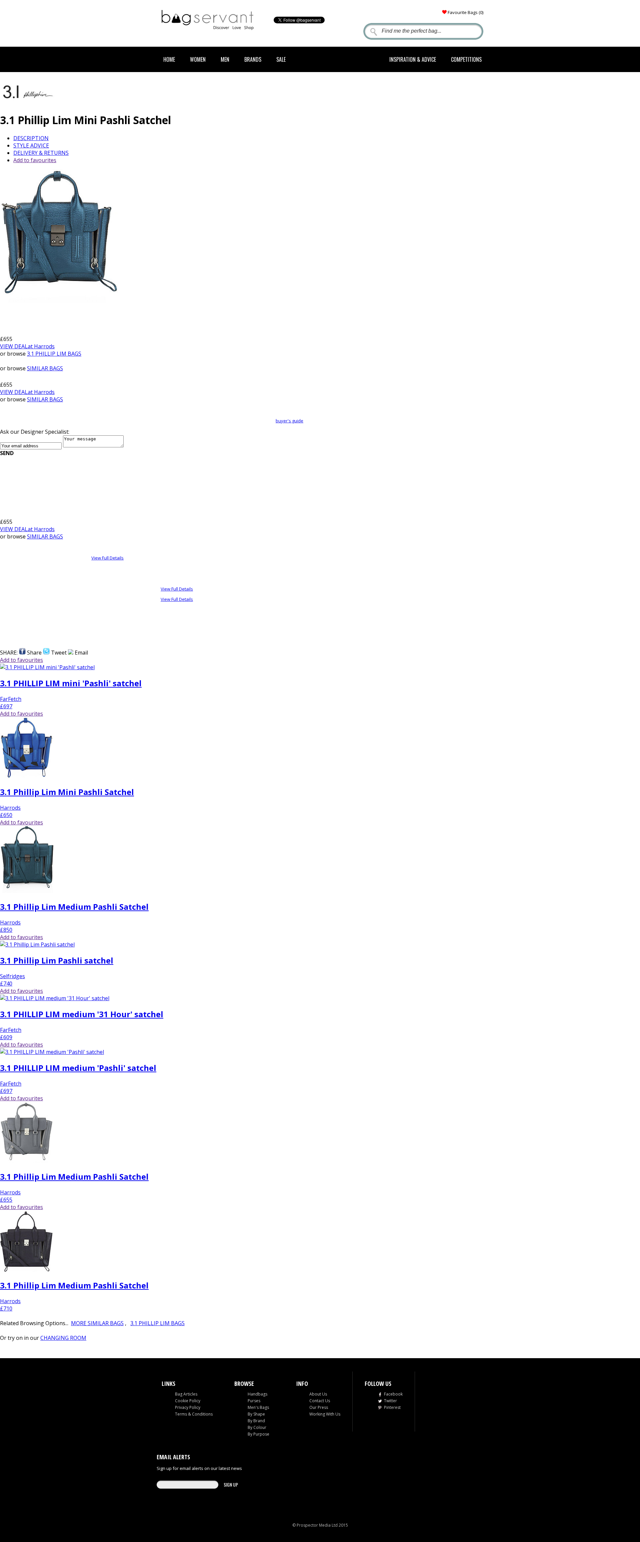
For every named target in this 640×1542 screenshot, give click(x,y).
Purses (254, 1401)
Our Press (318, 1407)
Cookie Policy (187, 1401)
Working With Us (324, 1414)
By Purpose (258, 1434)
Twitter (390, 1401)
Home (169, 59)
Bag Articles (186, 1394)
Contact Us (319, 1401)
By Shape (256, 1414)
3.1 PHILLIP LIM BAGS (54, 353)
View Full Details (107, 558)
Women (198, 59)
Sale (281, 59)
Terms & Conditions (194, 1414)
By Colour (257, 1427)
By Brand (256, 1421)
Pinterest (392, 1407)
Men (225, 59)
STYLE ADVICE (31, 145)
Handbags (257, 1394)
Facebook (393, 1394)
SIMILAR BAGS (45, 368)
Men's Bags (258, 1407)
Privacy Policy (187, 1407)
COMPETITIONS (466, 59)
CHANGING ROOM (63, 1337)
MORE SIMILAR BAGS (97, 1323)
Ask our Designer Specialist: (34, 431)
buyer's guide (289, 421)
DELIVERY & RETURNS (41, 152)
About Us (318, 1394)
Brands (252, 59)
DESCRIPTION (31, 138)
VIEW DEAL (27, 346)
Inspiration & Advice (412, 59)
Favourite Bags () (465, 12)
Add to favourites (34, 160)
